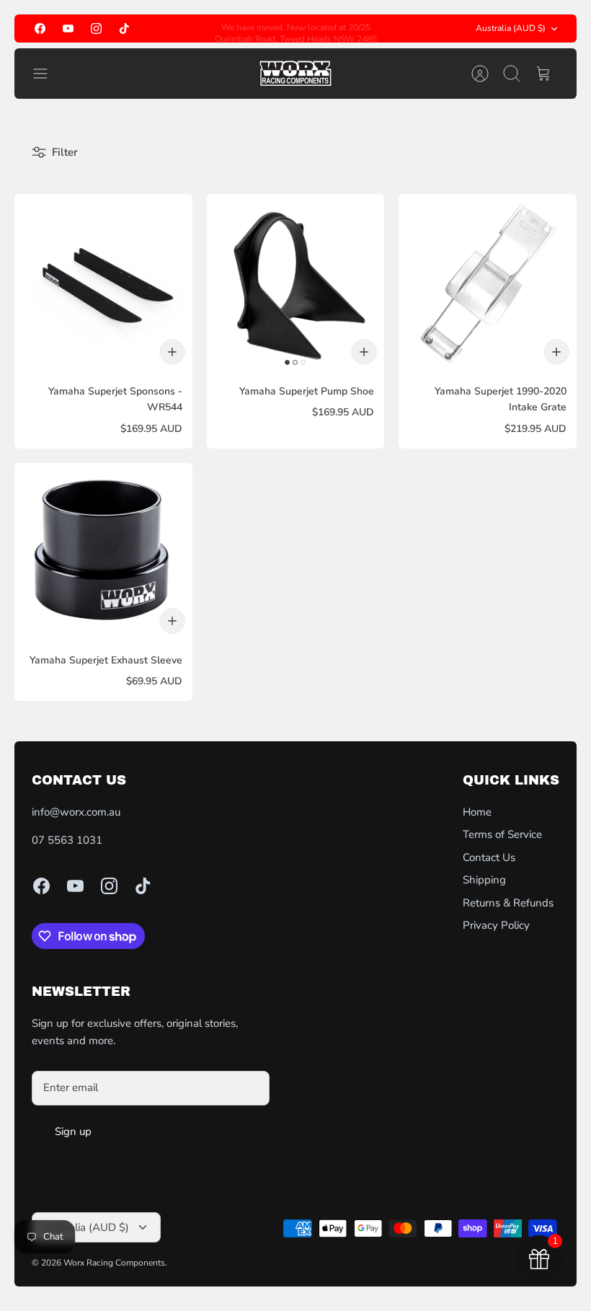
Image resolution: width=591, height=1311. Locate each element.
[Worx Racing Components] (295, 74)
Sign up (73, 1131)
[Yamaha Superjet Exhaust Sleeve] (103, 552)
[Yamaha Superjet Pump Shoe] (296, 283)
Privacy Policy (496, 925)
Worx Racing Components (114, 1262)
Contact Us (489, 857)
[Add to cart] (172, 352)
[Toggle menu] (47, 73)
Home (477, 812)
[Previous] (202, 29)
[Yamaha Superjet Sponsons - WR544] (103, 283)
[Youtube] (68, 28)
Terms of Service (502, 834)
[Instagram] (96, 28)
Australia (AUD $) (511, 28)
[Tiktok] (124, 28)
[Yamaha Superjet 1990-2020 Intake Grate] (488, 283)
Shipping (484, 880)
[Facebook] (40, 28)
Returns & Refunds (508, 903)
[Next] (388, 29)
